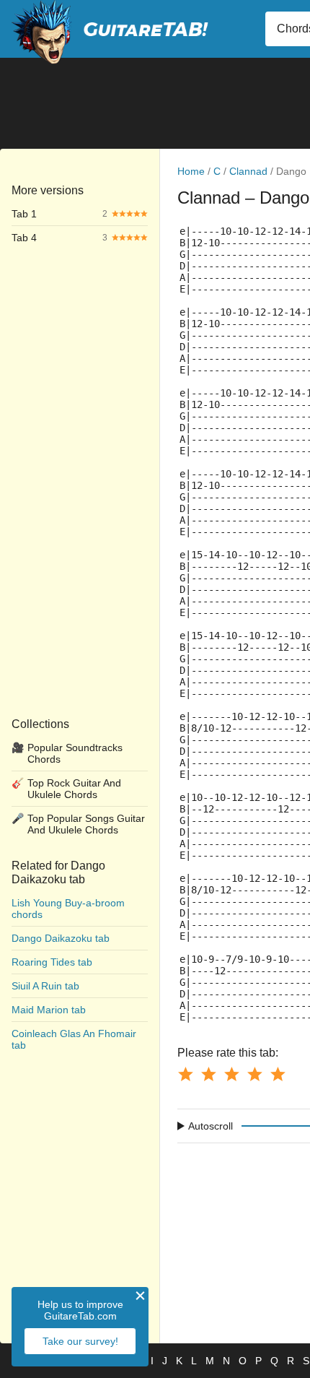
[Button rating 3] (231, 1074)
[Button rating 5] (277, 1074)
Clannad (248, 171)
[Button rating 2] (208, 1074)
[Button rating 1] (185, 1074)
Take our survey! (80, 1341)
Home (191, 171)
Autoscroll (210, 1126)
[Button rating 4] (254, 1074)
